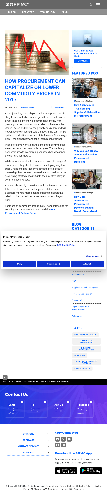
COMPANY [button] (28, 452)
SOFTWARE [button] (28, 440)
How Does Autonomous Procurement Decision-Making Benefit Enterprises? (85, 204)
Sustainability (78, 300)
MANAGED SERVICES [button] (28, 446)
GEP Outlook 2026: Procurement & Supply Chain (85, 53)
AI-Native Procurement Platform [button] (86, 362)
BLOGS (12, 12)
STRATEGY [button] (28, 434)
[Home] (18, 4)
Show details (92, 256)
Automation (77, 316)
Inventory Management (82, 294)
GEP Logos (36, 489)
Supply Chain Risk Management (85, 287)
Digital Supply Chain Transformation (80, 308)
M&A (74, 281)
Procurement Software (84, 147)
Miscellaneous (78, 274)
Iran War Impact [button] (82, 369)
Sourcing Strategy (28, 107)
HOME (4, 382)
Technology (47, 12)
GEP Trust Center (51, 489)
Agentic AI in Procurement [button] (86, 341)
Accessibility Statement (73, 489)
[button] (98, 4)
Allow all (87, 264)
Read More (82, 61)
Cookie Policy (84, 486)
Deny (19, 264)
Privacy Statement (68, 486)
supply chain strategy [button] (85, 335)
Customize (52, 264)
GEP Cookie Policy (66, 245)
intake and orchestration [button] (86, 349)
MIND (65, 12)
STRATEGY (19, 382)
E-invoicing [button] (79, 355)
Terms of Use (52, 486)
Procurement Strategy (84, 101)
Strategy (28, 12)
